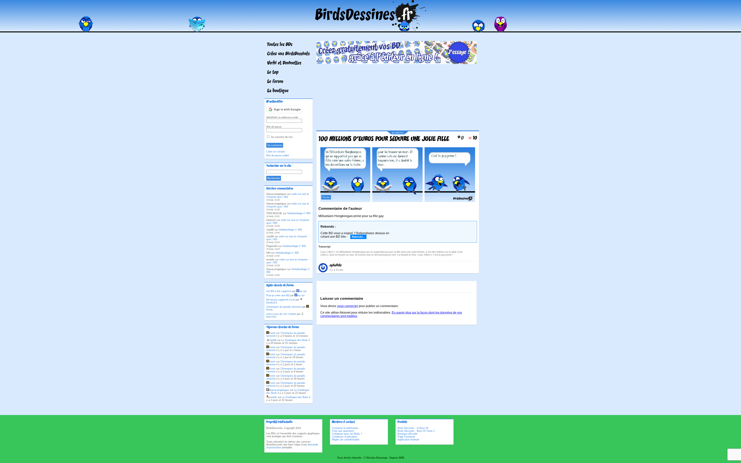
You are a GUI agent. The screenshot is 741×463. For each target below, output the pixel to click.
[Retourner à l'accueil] (370, 29)
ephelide (336, 265)
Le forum (275, 82)
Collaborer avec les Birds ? (347, 433)
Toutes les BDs (279, 45)
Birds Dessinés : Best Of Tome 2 (416, 430)
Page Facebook (406, 436)
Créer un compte (275, 151)
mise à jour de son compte (281, 313)
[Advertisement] (396, 96)
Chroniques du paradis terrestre (283, 306)
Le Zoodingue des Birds (294, 340)
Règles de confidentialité (345, 439)
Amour (326, 197)
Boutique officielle (407, 433)
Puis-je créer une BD (277, 295)
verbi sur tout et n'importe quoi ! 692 (287, 195)
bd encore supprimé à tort (280, 299)
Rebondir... (358, 236)
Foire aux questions (343, 430)
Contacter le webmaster (345, 428)
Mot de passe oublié (277, 155)
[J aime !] (469, 138)
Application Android (408, 439)
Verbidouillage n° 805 (298, 213)
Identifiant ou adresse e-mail (282, 117)
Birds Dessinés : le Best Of (413, 428)
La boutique (277, 91)
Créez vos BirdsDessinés (288, 54)
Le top (272, 72)
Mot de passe (274, 126)
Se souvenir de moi (281, 137)
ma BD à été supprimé (278, 291)
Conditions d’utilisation (344, 436)
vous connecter (347, 306)
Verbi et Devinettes (284, 63)
